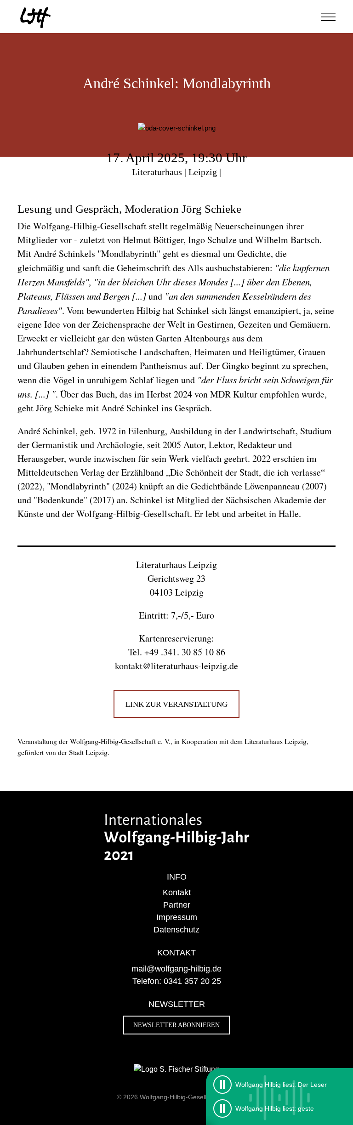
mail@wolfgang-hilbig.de (176, 968)
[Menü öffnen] (328, 16)
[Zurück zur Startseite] (35, 16)
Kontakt (177, 892)
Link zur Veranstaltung (176, 704)
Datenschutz (176, 929)
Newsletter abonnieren (176, 1025)
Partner (176, 904)
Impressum (176, 917)
